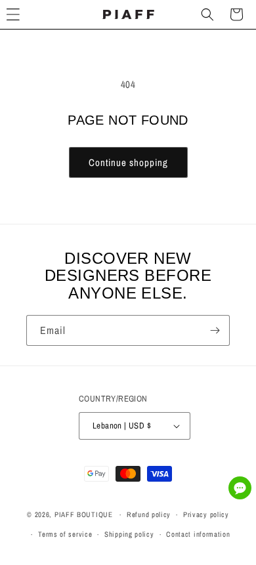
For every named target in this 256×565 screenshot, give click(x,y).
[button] (207, 14)
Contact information (198, 534)
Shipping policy (129, 534)
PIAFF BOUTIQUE (83, 514)
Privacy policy (206, 514)
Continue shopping (128, 162)
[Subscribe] (214, 330)
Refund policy (149, 514)
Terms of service (65, 534)
